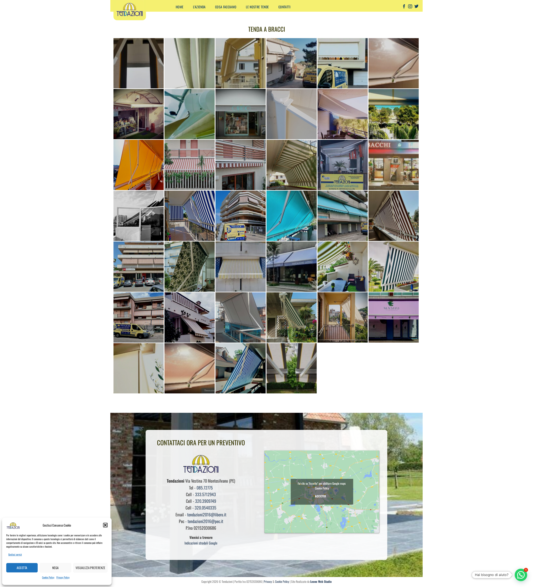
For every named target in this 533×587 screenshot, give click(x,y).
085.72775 (205, 487)
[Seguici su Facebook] (404, 7)
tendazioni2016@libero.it (206, 514)
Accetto (320, 496)
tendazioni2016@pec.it (205, 521)
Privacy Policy (63, 577)
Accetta (22, 567)
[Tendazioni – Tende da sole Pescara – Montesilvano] (140, 10)
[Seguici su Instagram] (410, 7)
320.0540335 (205, 507)
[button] (105, 525)
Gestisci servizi (15, 554)
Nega (55, 567)
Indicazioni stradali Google (200, 543)
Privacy (268, 581)
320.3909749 (205, 501)
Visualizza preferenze (90, 567)
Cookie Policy (48, 577)
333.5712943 (205, 494)
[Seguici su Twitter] (416, 7)
